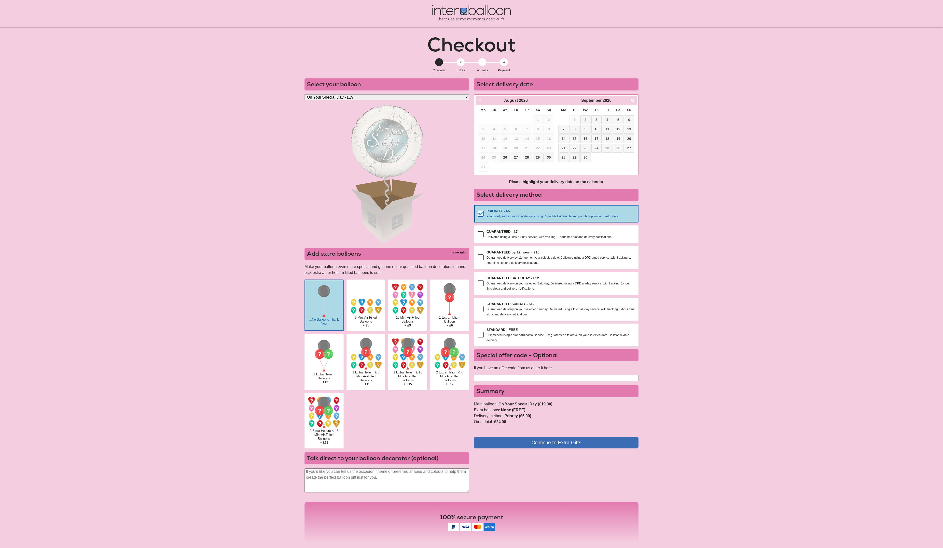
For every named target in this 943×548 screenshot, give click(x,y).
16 (585, 139)
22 (575, 148)
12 (618, 129)
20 (629, 139)
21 (564, 148)
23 (585, 148)
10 (596, 129)
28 (527, 157)
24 (596, 148)
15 (575, 139)
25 (607, 148)
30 (549, 157)
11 (607, 129)
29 (538, 157)
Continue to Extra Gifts (556, 442)
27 (516, 157)
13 (629, 129)
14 (564, 139)
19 (618, 139)
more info (459, 252)
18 (607, 139)
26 (505, 157)
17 (596, 139)
